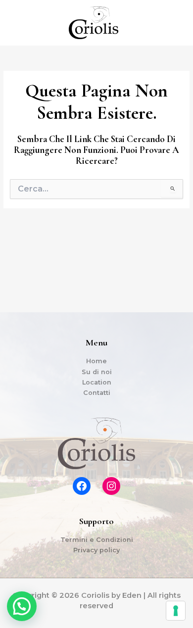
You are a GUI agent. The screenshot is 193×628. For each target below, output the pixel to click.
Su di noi (97, 372)
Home (96, 361)
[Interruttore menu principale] (173, 23)
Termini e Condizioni (96, 539)
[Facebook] (82, 486)
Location (96, 382)
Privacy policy (96, 550)
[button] (22, 606)
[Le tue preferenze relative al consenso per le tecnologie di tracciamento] (175, 610)
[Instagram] (111, 486)
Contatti (96, 392)
